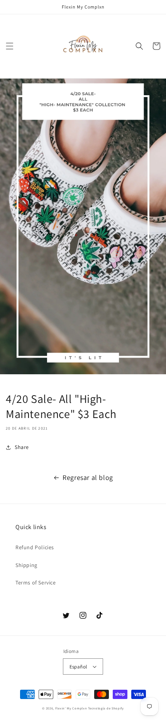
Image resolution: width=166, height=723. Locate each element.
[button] (9, 46)
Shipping (26, 565)
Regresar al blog (88, 477)
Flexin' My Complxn (71, 708)
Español (78, 666)
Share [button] (22, 447)
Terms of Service (35, 582)
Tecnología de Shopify (106, 708)
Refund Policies (34, 547)
